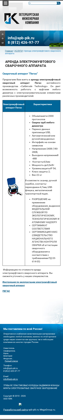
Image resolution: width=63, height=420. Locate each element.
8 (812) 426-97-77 (23, 42)
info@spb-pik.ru (21, 38)
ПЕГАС (6, 291)
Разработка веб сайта (15, 409)
